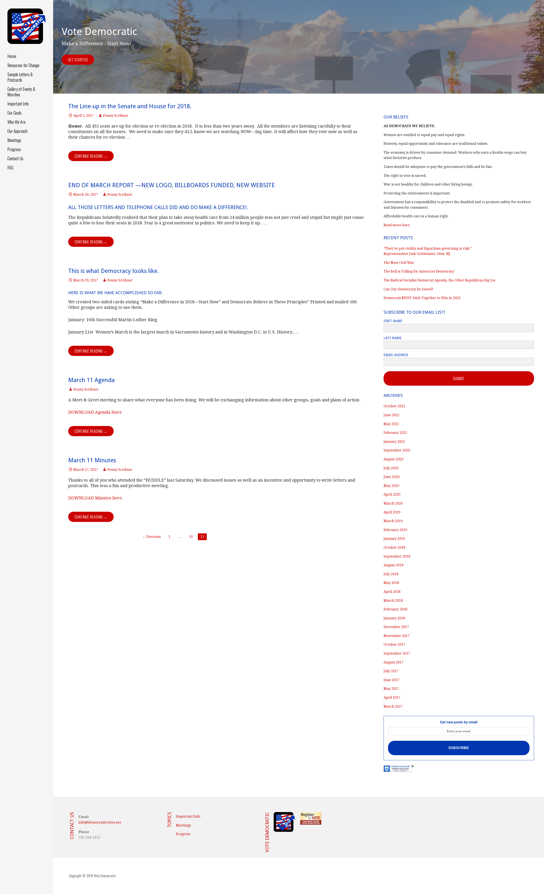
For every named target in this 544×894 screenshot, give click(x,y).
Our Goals (14, 113)
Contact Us (15, 158)
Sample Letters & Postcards (20, 77)
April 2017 (392, 698)
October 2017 (394, 644)
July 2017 (391, 671)
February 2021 (395, 433)
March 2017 (393, 706)
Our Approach (17, 131)
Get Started (78, 59)
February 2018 (395, 609)
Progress (14, 149)
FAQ (10, 167)
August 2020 (393, 459)
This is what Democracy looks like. (113, 270)
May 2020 (391, 486)
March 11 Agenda (91, 380)
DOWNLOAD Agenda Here (95, 412)
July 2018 (391, 574)
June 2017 (392, 680)
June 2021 (392, 415)
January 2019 (394, 539)
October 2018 (394, 547)
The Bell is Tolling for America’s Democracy (419, 271)
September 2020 (397, 450)
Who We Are (16, 122)
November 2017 (396, 636)
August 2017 (393, 662)
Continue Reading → (91, 156)
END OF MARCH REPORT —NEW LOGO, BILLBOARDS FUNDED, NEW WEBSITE (171, 185)
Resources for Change (23, 65)
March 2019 (393, 521)
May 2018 (391, 583)
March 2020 (393, 503)
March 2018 (393, 601)
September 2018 (397, 556)
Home (11, 56)
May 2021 (391, 424)
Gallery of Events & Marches (21, 92)
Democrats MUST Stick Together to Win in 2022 (422, 298)
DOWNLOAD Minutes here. (95, 497)
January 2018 (394, 618)
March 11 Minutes (92, 460)
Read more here (397, 225)
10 (191, 537)
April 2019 (392, 512)
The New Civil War (399, 263)
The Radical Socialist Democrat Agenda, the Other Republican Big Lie (439, 280)
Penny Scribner (115, 116)
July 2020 (391, 468)
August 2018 (393, 565)
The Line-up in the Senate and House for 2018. (129, 106)
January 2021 (394, 442)
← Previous (151, 537)
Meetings (14, 140)
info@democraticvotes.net (99, 822)
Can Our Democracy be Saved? (408, 289)
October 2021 (394, 406)
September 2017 (397, 653)
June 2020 (392, 477)
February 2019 (395, 530)
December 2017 (396, 627)
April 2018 (392, 592)
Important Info (18, 103)
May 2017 (391, 689)
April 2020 (392, 494)
